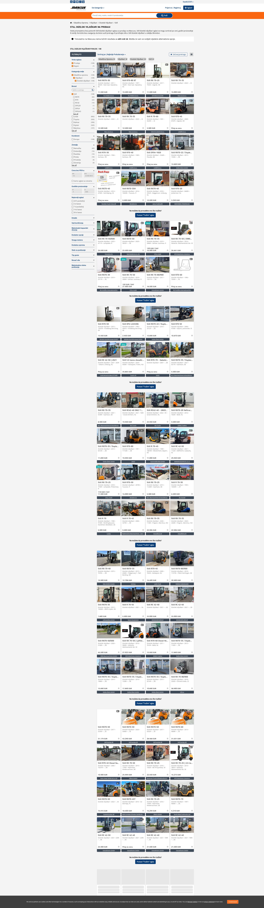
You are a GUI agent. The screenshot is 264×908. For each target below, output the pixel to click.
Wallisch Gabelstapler (182, 584)
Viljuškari (93, 23)
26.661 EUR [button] (176, 251)
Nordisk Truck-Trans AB (109, 204)
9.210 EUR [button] (175, 811)
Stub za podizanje (79, 250)
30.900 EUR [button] (176, 580)
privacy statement (209, 902)
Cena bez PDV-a (78, 170)
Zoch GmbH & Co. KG (133, 254)
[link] (109, 70)
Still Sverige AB (108, 742)
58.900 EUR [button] (176, 689)
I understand (233, 902)
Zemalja (75, 145)
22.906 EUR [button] (151, 530)
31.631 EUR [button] (176, 739)
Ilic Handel (182, 498)
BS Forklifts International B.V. (109, 290)
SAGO (157, 375)
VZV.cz (182, 692)
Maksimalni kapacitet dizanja (80, 229)
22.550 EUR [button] (151, 775)
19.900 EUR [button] (102, 580)
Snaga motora (77, 240)
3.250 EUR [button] (175, 200)
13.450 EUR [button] (102, 336)
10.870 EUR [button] (176, 336)
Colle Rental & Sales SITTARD (108, 375)
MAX (85, 173)
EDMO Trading (182, 425)
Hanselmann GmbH (158, 290)
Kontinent (75, 136)
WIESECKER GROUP (158, 620)
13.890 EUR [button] (176, 164)
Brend (74, 86)
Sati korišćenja (77, 223)
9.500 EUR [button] (126, 200)
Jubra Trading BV (158, 204)
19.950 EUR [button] (127, 422)
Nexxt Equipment (133, 620)
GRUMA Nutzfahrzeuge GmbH (109, 339)
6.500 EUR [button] (175, 494)
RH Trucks (133, 425)
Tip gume (75, 255)
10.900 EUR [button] (102, 775)
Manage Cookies (192, 902)
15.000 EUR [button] (176, 92)
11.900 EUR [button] (104, 493)
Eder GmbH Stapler (109, 584)
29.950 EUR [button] (176, 458)
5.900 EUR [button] (151, 494)
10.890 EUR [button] (151, 689)
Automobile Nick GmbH (157, 461)
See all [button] (75, 114)
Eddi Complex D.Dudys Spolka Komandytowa (136, 814)
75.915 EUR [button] (102, 811)
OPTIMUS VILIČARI (157, 96)
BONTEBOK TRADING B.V (182, 204)
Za (85, 189)
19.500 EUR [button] (127, 92)
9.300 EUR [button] (175, 372)
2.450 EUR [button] (126, 336)
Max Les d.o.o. (182, 96)
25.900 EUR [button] (102, 847)
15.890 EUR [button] (102, 689)
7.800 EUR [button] (102, 616)
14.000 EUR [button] (127, 494)
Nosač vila (76, 260)
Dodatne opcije (78, 235)
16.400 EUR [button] (151, 580)
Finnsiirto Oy (109, 254)
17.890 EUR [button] (176, 652)
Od (73, 189)
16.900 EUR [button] (153, 250)
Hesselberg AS (157, 534)
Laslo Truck (157, 584)
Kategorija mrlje (78, 71)
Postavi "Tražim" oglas (145, 215)
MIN (73, 173)
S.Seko (109, 534)
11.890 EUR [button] (102, 458)
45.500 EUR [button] (102, 652)
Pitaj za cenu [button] (176, 128)
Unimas (133, 584)
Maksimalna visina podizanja (79, 266)
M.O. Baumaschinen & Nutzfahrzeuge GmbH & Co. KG (187, 375)
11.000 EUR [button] (151, 458)
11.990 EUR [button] (102, 92)
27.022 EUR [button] (127, 652)
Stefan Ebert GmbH (182, 168)
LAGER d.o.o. (182, 132)
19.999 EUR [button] (127, 458)
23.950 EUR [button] (151, 422)
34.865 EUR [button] (127, 372)
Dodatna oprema (78, 245)
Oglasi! (189, 8)
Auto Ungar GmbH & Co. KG (108, 778)
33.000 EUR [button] (151, 616)
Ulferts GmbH (133, 778)
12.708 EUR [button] (127, 580)
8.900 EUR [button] (102, 422)
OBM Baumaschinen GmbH (108, 656)
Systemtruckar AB (108, 814)
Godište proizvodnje (79, 186)
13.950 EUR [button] (151, 652)
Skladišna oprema (81, 23)
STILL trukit (157, 254)
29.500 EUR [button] (102, 251)
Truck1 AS (133, 375)
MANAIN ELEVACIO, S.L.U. (182, 461)
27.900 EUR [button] (128, 286)
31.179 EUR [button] (102, 739)
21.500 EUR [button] (151, 847)
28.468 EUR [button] (151, 739)
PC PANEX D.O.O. (109, 96)
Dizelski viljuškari (106, 23)
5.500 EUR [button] (126, 616)
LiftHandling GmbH (109, 620)
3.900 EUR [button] (151, 128)
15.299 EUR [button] (151, 811)
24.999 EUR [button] (127, 775)
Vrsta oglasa (76, 60)
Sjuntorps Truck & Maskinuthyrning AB (158, 778)
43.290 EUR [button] (127, 739)
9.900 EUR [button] (102, 530)
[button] (83, 54)
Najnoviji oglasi (78, 197)
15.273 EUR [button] (176, 775)
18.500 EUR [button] (151, 287)
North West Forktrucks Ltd (182, 814)
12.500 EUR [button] (102, 128)
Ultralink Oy (133, 204)
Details (74, 218)
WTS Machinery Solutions (182, 254)
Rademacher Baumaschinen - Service (133, 534)
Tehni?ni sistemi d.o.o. (157, 132)
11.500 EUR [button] (151, 92)
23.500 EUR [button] (127, 251)
